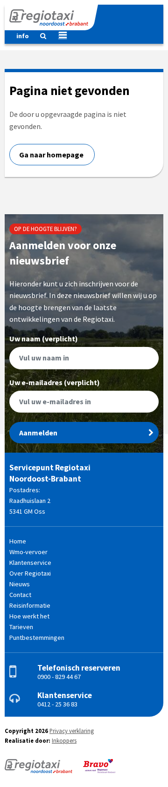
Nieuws (19, 584)
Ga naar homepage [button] (52, 154)
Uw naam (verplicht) (43, 339)
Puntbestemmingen (36, 637)
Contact (20, 594)
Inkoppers (64, 740)
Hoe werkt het (29, 616)
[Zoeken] (39, 38)
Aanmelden (38, 432)
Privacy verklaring (71, 730)
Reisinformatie (29, 605)
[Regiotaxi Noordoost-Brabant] (51, 17)
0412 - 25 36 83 (57, 704)
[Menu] (59, 35)
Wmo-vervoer (28, 552)
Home (17, 541)
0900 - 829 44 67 (59, 676)
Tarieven (21, 627)
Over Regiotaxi (30, 573)
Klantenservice (30, 562)
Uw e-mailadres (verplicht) (54, 383)
